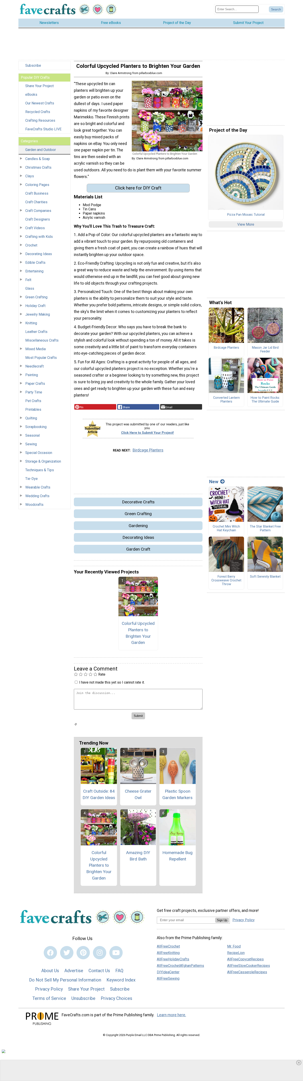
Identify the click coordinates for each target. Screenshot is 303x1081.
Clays (29, 176)
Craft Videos (35, 228)
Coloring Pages (37, 185)
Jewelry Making (37, 314)
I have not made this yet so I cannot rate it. (112, 682)
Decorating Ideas (38, 254)
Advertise (73, 970)
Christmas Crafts (38, 167)
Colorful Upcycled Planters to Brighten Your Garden (138, 633)
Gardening (138, 525)
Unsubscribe (83, 998)
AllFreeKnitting (168, 953)
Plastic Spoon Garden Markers (177, 794)
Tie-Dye (31, 479)
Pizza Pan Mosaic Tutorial (246, 215)
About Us (50, 970)
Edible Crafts (35, 262)
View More (245, 224)
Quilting (31, 418)
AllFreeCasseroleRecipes (247, 972)
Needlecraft (34, 366)
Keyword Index (121, 980)
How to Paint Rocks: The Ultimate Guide (265, 399)
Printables (33, 409)
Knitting (31, 323)
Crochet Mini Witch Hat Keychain (226, 528)
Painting (31, 375)
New (213, 481)
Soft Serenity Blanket (265, 577)
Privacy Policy (49, 989)
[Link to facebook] (50, 952)
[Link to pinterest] (83, 952)
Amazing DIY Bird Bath (138, 856)
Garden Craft (138, 549)
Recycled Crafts (37, 112)
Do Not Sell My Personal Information (65, 980)
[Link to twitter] (66, 952)
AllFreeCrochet (168, 946)
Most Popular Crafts (41, 358)
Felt (28, 280)
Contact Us (99, 970)
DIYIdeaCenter (168, 972)
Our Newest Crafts (39, 103)
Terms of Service (49, 998)
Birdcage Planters (148, 450)
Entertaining (34, 271)
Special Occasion (38, 453)
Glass (29, 288)
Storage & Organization (43, 461)
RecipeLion (236, 953)
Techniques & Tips (39, 470)
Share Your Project (39, 86)
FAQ (119, 970)
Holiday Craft (35, 306)
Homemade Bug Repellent (177, 856)
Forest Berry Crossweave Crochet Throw (226, 580)
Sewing (31, 444)
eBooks (31, 94)
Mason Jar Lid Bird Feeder (265, 349)
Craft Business (36, 193)
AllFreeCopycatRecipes (245, 959)
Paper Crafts (35, 383)
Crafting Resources (40, 120)
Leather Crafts (36, 332)
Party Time (33, 392)
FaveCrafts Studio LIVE (43, 129)
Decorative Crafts (138, 501)
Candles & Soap (37, 159)
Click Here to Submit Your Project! (147, 433)
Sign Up (222, 920)
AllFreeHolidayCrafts (173, 959)
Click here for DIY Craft (138, 188)
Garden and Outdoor (40, 150)
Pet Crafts (33, 401)
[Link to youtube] (116, 952)
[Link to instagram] (99, 952)
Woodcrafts (34, 504)
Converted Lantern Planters (226, 399)
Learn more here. (171, 1015)
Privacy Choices (116, 998)
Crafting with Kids (39, 237)
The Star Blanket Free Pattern (265, 528)
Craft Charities (36, 202)
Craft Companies (38, 211)
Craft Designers (37, 219)
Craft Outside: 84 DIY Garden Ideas (99, 794)
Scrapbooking (36, 427)
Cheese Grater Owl (138, 794)
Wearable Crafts (37, 487)
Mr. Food (234, 946)
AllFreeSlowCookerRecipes (248, 966)
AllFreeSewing (168, 978)
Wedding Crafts (37, 496)
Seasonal (32, 435)
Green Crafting (36, 297)
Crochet (31, 245)
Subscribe (33, 65)
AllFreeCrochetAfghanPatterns (180, 966)
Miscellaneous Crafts (42, 340)
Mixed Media (35, 349)
